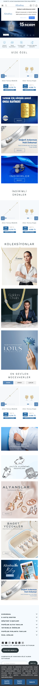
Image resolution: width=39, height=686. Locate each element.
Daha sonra (23, 17)
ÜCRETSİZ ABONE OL (10, 650)
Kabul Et (32, 682)
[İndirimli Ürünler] (19, 183)
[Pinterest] (13, 643)
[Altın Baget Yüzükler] (19, 539)
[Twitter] (6, 643)
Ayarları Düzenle (7, 682)
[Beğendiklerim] (33, 5)
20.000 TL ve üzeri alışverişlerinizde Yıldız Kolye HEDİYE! (19, 1)
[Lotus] (19, 350)
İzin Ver (32, 17)
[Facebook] (3, 643)
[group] (9, 75)
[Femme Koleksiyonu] (19, 266)
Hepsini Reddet (19, 682)
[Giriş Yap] (30, 5)
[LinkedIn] (19, 643)
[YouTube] (16, 643)
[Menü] (2, 5)
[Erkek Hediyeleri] (19, 439)
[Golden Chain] (19, 308)
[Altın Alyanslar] (19, 499)
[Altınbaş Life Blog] (19, 579)
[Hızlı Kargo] (19, 599)
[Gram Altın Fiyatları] (19, 123)
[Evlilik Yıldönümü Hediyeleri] (19, 467)
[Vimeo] (23, 643)
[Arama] (6, 5)
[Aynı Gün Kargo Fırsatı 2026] (19, 153)
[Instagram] (9, 643)
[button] (5, 35)
